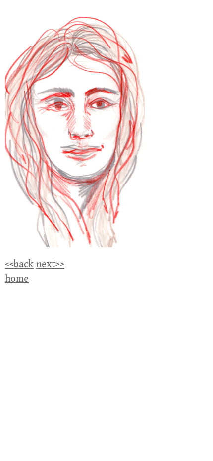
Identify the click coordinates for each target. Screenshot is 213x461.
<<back (19, 264)
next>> (50, 264)
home (17, 279)
